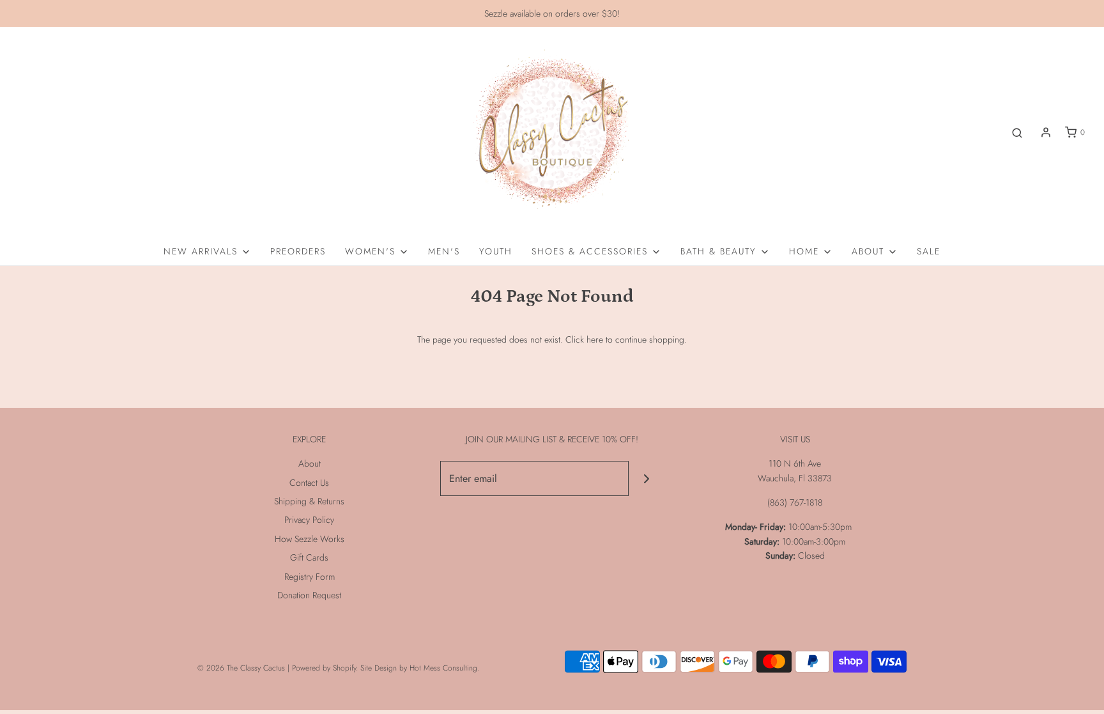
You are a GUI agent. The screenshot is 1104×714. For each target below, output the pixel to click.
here (594, 339)
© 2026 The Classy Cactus (241, 668)
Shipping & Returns (309, 501)
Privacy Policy (309, 519)
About (309, 463)
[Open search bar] (1017, 132)
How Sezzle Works (309, 538)
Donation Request (309, 595)
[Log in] (1046, 132)
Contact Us (309, 482)
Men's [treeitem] (444, 251)
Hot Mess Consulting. (444, 668)
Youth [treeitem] (495, 251)
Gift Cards (309, 557)
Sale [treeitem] (928, 251)
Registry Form (309, 576)
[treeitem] (207, 251)
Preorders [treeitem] (298, 251)
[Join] (646, 478)
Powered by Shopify (324, 668)
